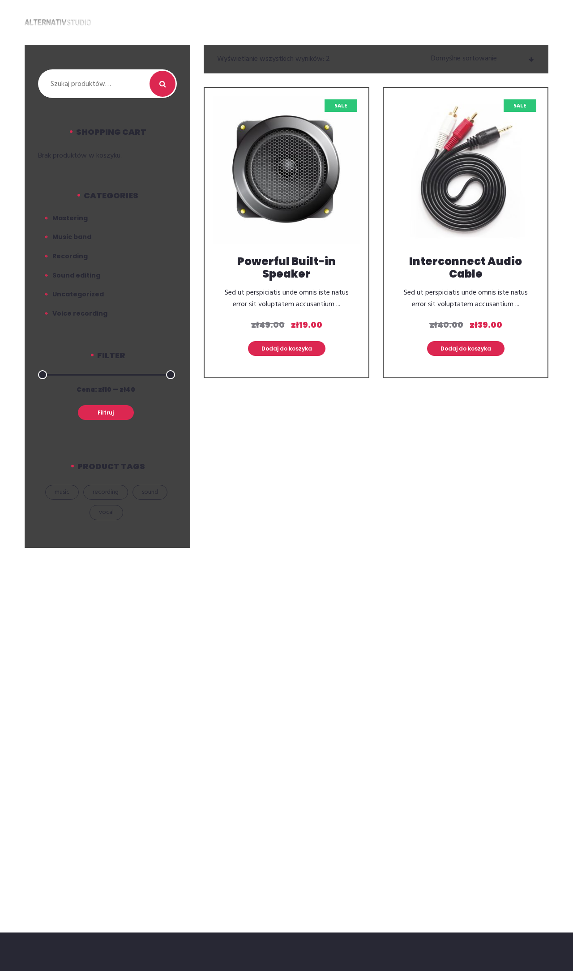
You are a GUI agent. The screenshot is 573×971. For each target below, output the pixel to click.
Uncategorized (78, 294)
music (62, 492)
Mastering (70, 218)
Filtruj (106, 412)
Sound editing (76, 275)
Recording (70, 256)
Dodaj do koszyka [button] (286, 348)
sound (150, 492)
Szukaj (162, 84)
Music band (71, 236)
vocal (106, 512)
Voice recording (79, 313)
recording (106, 492)
